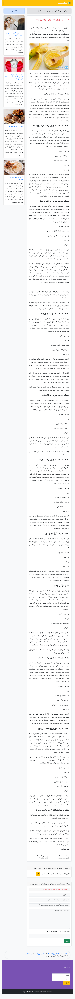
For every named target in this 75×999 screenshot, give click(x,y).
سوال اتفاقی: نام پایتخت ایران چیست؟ (57, 931)
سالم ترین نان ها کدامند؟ (16, 127)
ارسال (67, 941)
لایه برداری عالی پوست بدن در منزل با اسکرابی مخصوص (14, 34)
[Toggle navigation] (6, 3)
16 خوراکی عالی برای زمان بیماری (16, 178)
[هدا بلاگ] (64, 3)
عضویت (66, 982)
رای (38, 874)
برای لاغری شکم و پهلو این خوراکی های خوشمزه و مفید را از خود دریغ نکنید (14, 77)
